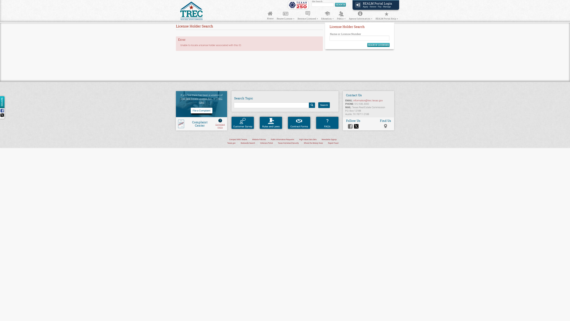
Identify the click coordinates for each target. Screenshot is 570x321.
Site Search (329, 3)
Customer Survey (242, 126)
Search (340, 4)
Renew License (285, 18)
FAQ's (327, 123)
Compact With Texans (238, 140)
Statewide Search (248, 143)
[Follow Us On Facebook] (350, 126)
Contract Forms (299, 126)
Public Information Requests (282, 140)
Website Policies (259, 140)
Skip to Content (5, 1)
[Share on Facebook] (3, 111)
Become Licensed (307, 18)
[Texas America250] (298, 4)
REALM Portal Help (386, 18)
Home (270, 18)
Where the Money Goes (313, 143)
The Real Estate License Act (196, 98)
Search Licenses (378, 44)
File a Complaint (201, 110)
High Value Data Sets (308, 140)
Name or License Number (345, 34)
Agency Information (360, 18)
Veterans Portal (266, 143)
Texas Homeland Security (288, 143)
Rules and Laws (271, 126)
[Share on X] (2, 116)
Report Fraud (333, 143)
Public (340, 18)
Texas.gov (231, 143)
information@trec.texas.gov (368, 100)
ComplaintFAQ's (220, 124)
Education (326, 18)
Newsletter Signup (329, 140)
